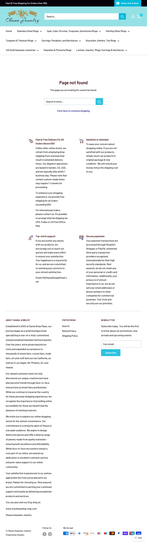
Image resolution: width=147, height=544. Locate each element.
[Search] (122, 16)
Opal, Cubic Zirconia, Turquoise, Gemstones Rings (72, 31)
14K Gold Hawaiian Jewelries (20, 50)
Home (9, 31)
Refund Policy (69, 330)
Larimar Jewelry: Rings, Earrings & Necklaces (100, 50)
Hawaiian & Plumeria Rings (57, 50)
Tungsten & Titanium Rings (19, 40)
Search (65, 326)
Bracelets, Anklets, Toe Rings (101, 40)
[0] (139, 16)
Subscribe (110, 352)
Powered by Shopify (15, 534)
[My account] (133, 16)
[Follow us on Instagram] (50, 534)
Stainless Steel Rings (28, 31)
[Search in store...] (99, 101)
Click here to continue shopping (73, 110)
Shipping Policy (70, 335)
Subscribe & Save (130, 3)
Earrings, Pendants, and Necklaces (60, 40)
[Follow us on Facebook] (44, 534)
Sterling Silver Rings (116, 31)
